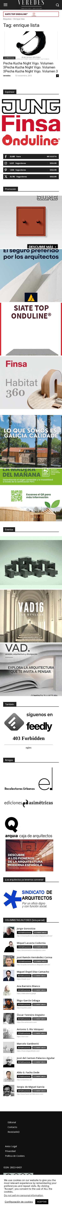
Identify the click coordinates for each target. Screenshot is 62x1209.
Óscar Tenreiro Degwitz (31, 1014)
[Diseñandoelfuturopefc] (31, 495)
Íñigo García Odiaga (28, 1000)
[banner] (31, 669)
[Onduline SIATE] (31, 329)
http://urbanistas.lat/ (24, 1080)
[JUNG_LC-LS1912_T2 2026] (31, 222)
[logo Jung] (31, 106)
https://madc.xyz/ (23, 979)
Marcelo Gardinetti (28, 1043)
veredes (6, 75)
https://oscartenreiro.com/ (27, 1022)
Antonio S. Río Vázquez (30, 1029)
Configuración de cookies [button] (19, 1201)
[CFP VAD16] (31, 616)
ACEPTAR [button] (41, 1201)
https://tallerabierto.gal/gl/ (26, 993)
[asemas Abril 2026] (31, 275)
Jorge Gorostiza (26, 928)
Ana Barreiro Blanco (28, 986)
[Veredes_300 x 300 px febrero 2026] (31, 441)
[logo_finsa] (31, 123)
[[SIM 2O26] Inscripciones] (31, 562)
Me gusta (52, 156)
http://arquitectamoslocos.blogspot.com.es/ (33, 965)
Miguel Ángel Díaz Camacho (33, 971)
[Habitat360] (31, 382)
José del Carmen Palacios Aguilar (36, 1058)
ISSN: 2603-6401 (12, 1167)
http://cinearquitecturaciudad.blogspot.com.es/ (34, 936)
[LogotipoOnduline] (31, 140)
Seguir (53, 163)
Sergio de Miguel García (30, 1086)
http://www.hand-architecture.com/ (30, 1094)
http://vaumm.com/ (24, 1008)
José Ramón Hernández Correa (34, 957)
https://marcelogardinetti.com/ (28, 1051)
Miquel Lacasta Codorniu (31, 942)
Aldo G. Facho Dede (28, 1072)
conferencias (9, 58)
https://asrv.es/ (22, 1036)
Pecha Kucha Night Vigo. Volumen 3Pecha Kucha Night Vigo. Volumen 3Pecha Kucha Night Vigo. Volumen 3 (30, 67)
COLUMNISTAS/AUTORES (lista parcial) (25, 920)
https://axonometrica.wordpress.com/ (31, 950)
